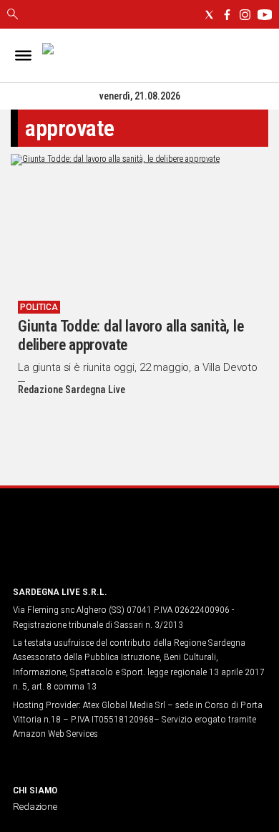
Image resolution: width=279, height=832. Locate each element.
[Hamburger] (23, 55)
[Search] (12, 15)
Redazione (35, 806)
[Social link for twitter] (209, 14)
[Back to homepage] (88, 546)
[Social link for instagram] (245, 14)
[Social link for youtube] (265, 14)
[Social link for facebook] (227, 14)
